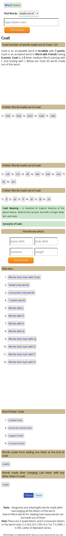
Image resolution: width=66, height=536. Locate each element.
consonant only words (21, 292)
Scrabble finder (15, 420)
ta (15, 199)
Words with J (16, 308)
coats (5, 484)
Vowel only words (19, 285)
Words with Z (16, 315)
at (32, 199)
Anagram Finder (16, 435)
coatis (5, 464)
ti (6, 199)
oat (48, 174)
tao (37, 174)
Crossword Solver (17, 443)
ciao (52, 115)
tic (3, 181)
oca (58, 174)
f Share (29, 495)
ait (27, 174)
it (23, 199)
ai (40, 199)
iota (19, 115)
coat (41, 115)
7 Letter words (17, 300)
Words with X (16, 323)
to (49, 199)
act (13, 181)
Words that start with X (22, 362)
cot (18, 174)
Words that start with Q (22, 339)
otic (8, 115)
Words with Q (16, 331)
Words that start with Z (22, 346)
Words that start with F (22, 354)
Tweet (38, 495)
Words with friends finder (20, 428)
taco (30, 115)
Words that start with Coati (24, 277)
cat (8, 174)
